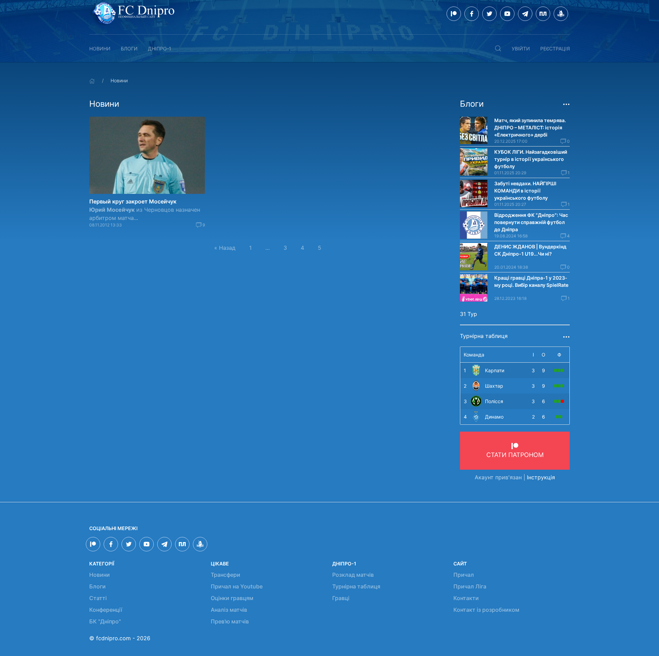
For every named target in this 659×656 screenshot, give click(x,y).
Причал (463, 574)
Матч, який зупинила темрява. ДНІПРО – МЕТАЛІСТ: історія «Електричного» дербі (530, 127)
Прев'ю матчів (230, 621)
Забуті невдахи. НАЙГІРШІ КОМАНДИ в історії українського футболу (525, 190)
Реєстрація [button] (555, 48)
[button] (498, 48)
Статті (98, 598)
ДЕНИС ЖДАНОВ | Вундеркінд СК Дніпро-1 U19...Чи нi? (530, 250)
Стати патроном (515, 454)
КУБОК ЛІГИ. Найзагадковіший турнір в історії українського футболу (530, 159)
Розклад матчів (353, 574)
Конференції (105, 609)
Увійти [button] (521, 48)
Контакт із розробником (486, 609)
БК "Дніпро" (105, 621)
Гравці (340, 598)
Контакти (466, 598)
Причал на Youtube (237, 586)
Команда (474, 355)
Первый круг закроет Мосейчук (132, 201)
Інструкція (541, 477)
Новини (100, 48)
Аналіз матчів (229, 609)
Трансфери (225, 574)
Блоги (129, 48)
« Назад (224, 247)
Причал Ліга (469, 586)
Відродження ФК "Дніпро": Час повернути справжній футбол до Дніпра (531, 222)
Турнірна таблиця (356, 586)
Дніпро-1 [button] (159, 48)
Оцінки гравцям (232, 598)
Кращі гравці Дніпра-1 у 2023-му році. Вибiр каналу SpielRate (531, 281)
